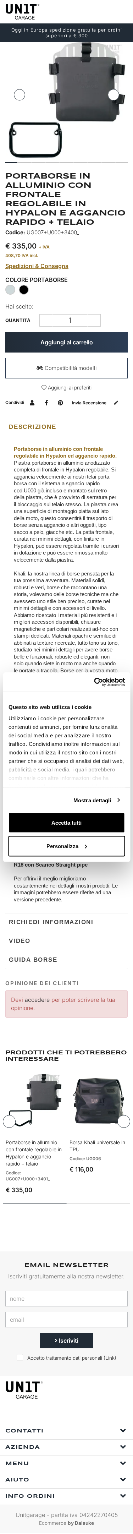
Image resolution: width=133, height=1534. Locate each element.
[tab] (66, 427)
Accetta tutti (66, 823)
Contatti (24, 1431)
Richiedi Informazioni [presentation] (51, 922)
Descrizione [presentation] (32, 427)
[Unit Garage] (23, 12)
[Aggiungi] (45, 320)
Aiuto (17, 1480)
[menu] (121, 11)
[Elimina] (94, 320)
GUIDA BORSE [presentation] (33, 959)
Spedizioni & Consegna (36, 265)
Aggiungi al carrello (66, 342)
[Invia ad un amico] (32, 402)
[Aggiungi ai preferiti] (49, 1128)
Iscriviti (67, 1340)
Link (110, 1358)
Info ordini (30, 1496)
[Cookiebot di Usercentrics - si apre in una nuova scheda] (95, 682)
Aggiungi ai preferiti (69, 387)
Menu (17, 1463)
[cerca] (94, 11)
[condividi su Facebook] (46, 402)
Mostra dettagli (92, 800)
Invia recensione (89, 402)
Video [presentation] (20, 941)
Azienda (22, 1447)
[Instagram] (70, 1413)
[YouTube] (87, 1413)
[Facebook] (54, 1413)
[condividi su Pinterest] (60, 402)
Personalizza (62, 846)
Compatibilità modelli (70, 368)
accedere (37, 999)
